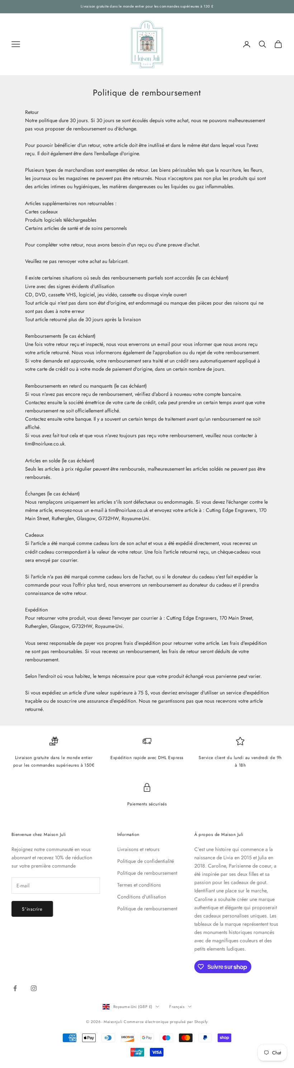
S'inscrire (32, 909)
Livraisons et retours (138, 849)
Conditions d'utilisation (141, 896)
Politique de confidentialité (145, 861)
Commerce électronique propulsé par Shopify (166, 1022)
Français (176, 1006)
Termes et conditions (139, 884)
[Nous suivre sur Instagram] (33, 988)
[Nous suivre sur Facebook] (15, 988)
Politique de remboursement (147, 873)
